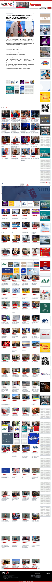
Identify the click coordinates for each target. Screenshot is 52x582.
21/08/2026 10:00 (25, 307)
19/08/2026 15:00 (25, 564)
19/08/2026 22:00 (35, 474)
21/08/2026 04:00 (5, 333)
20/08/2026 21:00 (35, 347)
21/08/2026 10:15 (15, 307)
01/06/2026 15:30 (15, 143)
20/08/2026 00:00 (15, 474)
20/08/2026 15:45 (5, 387)
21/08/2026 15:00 (6, 254)
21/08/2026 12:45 (15, 280)
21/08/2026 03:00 (15, 333)
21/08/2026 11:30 (15, 294)
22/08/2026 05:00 (6, 215)
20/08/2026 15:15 (15, 387)
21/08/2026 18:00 (16, 241)
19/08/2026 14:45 (35, 564)
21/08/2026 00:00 (5, 347)
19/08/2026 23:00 (25, 474)
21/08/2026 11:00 (35, 294)
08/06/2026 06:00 (5, 143)
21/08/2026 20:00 (36, 228)
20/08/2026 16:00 (35, 373)
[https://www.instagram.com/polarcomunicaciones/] (14, 5)
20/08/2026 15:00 (25, 387)
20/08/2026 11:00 (15, 413)
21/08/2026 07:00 (15, 320)
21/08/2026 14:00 (26, 254)
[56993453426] (14, 2)
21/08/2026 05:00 (35, 320)
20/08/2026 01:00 (5, 474)
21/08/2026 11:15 (25, 294)
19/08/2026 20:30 (25, 496)
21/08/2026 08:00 (5, 320)
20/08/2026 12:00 (5, 413)
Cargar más (20, 568)
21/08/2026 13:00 (5, 280)
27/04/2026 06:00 (34, 156)
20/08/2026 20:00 (15, 360)
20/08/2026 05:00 (5, 451)
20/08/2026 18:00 (35, 360)
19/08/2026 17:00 (5, 564)
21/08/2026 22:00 (16, 228)
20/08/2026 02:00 (35, 451)
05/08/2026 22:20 (15, 118)
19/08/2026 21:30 (5, 496)
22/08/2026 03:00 (26, 215)
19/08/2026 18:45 (5, 542)
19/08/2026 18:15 (25, 542)
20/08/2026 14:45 (35, 387)
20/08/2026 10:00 (35, 413)
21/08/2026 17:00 (26, 241)
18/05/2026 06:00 (5, 156)
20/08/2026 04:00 (15, 451)
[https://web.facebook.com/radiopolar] (14, 3)
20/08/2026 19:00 (25, 360)
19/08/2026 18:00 (35, 542)
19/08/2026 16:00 (15, 564)
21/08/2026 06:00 (25, 320)
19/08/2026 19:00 (35, 519)
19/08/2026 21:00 (15, 496)
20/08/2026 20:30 (5, 360)
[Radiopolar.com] (1, 8)
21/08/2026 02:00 (25, 333)
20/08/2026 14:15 (5, 400)
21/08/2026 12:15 (25, 280)
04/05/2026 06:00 (24, 156)
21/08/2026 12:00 (35, 280)
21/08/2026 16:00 (36, 241)
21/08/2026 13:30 (36, 254)
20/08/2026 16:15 (25, 373)
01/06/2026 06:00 (24, 143)
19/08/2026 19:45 (5, 519)
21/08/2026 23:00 (6, 228)
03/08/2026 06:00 (24, 118)
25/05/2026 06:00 (34, 143)
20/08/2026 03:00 (25, 451)
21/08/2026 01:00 (35, 333)
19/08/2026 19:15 (25, 519)
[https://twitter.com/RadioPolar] (14, 4)
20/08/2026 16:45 (15, 373)
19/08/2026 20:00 (35, 496)
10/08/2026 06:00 (5, 118)
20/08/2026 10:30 (25, 413)
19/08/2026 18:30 (15, 542)
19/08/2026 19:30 (15, 519)
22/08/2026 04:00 (16, 215)
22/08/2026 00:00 (36, 215)
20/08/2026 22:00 (25, 347)
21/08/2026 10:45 (5, 307)
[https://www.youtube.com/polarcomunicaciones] (14, 6)
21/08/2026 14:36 (16, 254)
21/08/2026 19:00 (6, 241)
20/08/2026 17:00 (5, 373)
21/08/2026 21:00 (26, 228)
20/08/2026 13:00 (15, 400)
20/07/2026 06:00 (34, 118)
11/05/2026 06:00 (15, 156)
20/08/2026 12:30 (35, 400)
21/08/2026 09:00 (35, 307)
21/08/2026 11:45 (5, 294)
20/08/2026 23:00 (15, 347)
